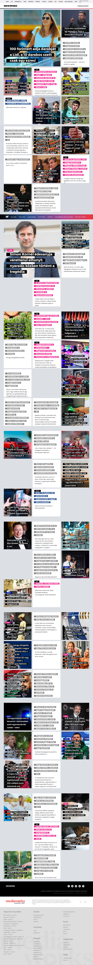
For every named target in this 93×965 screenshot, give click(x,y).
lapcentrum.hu (67, 949)
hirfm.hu (65, 960)
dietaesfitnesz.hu (38, 959)
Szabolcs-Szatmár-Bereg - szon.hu (14, 945)
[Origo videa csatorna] (79, 886)
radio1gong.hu (67, 958)
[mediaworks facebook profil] (81, 902)
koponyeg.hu (67, 944)
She (55, 1)
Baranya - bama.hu (9, 917)
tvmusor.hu (66, 916)
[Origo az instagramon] (76, 886)
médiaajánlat (84, 891)
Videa (25, 1)
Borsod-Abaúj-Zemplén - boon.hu (13, 921)
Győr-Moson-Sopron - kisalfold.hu (13, 930)
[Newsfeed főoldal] (10, 886)
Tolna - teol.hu (8, 947)
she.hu (65, 933)
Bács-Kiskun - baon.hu (10, 915)
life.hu (65, 931)
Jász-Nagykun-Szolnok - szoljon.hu (14, 936)
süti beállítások (69, 891)
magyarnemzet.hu (38, 915)
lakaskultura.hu (37, 946)
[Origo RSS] (83, 886)
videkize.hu (66, 914)
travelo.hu (36, 956)
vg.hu (35, 930)
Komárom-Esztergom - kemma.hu (13, 939)
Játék (76, 1)
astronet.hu (36, 941)
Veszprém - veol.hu (9, 952)
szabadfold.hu (37, 917)
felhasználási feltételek (59, 891)
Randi (61, 1)
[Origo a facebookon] (69, 886)
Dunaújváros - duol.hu (10, 926)
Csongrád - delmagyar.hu (11, 923)
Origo (7, 1)
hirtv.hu (35, 919)
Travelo (44, 1)
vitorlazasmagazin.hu (69, 911)
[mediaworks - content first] (15, 902)
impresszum (77, 891)
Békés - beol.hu (8, 919)
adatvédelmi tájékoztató (46, 891)
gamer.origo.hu (37, 948)
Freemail (37, 1)
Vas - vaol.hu (7, 949)
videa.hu (65, 947)
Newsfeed (30, 1)
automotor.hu (37, 943)
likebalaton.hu (37, 950)
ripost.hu (65, 927)
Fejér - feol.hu (8, 928)
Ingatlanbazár (68, 1)
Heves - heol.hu (8, 934)
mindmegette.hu (38, 954)
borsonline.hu (67, 925)
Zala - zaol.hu (8, 954)
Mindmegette (18, 1)
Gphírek (50, 1)
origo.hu (35, 921)
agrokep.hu (36, 932)
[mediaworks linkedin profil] (85, 902)
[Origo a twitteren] (72, 886)
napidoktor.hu (37, 952)
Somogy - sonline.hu (9, 943)
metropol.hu (66, 929)
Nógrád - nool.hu (8, 941)
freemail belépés (83, 6)
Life (12, 1)
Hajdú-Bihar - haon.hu (10, 932)
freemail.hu (66, 942)
